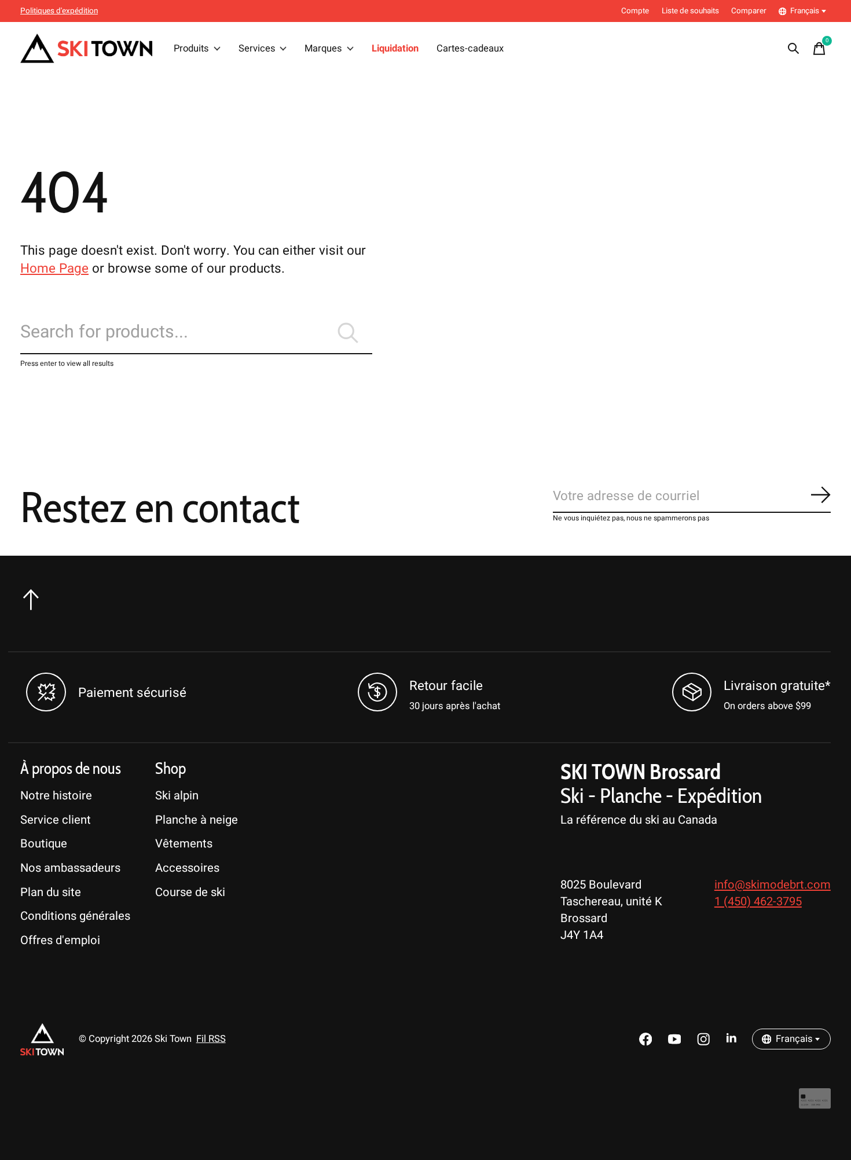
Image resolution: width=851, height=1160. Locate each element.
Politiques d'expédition (59, 11)
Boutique (43, 843)
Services (257, 49)
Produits (191, 49)
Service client (55, 820)
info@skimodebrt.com (772, 884)
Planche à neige (196, 820)
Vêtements (183, 843)
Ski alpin (177, 795)
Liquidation (395, 49)
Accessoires (187, 868)
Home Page (54, 268)
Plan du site (50, 892)
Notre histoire (56, 795)
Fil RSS (211, 1039)
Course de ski (190, 892)
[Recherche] (793, 48)
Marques (323, 49)
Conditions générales (75, 916)
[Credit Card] (815, 1104)
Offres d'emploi (60, 940)
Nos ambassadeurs (70, 868)
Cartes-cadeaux (470, 49)
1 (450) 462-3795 (758, 901)
